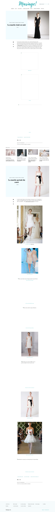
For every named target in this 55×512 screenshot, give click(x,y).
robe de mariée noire (20, 137)
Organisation (8, 157)
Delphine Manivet (32, 244)
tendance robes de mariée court (34, 476)
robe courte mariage (26, 476)
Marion (18, 184)
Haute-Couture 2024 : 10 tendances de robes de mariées (32, 160)
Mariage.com (8, 509)
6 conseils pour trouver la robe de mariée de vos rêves (10, 160)
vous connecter (21, 144)
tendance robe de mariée (27, 137)
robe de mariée (20, 45)
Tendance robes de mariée (19, 22)
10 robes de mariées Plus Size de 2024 (44, 160)
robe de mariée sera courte (30, 201)
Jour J (29, 157)
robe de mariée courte (20, 476)
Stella (17, 27)
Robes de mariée (12, 22)
